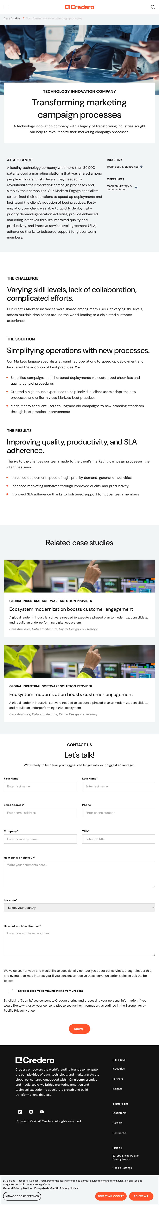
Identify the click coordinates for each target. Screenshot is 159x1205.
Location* (10, 900)
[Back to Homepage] (79, 7)
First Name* (12, 778)
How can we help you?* (19, 857)
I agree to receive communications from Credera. (50, 990)
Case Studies (12, 18)
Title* (86, 831)
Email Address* (14, 805)
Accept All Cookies (111, 1196)
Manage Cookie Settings (22, 1196)
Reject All (141, 1196)
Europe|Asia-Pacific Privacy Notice (56, 1188)
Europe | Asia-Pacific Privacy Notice (125, 1157)
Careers (117, 1123)
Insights (117, 1088)
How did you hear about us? (22, 926)
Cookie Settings (122, 1168)
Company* (11, 831)
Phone (86, 805)
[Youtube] (42, 1111)
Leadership (119, 1113)
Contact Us (119, 1133)
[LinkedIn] (20, 1111)
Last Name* (90, 778)
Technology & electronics (122, 166)
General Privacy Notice (17, 1188)
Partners (117, 1078)
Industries (118, 1068)
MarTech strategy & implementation (119, 187)
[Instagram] (31, 1111)
